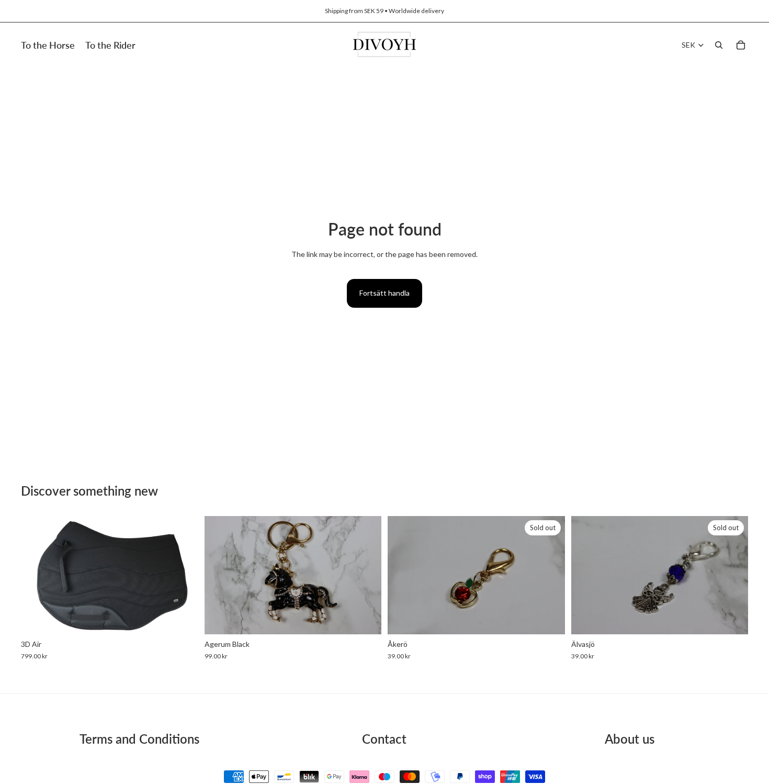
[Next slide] (365, 575)
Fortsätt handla (384, 292)
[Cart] (740, 45)
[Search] (718, 45)
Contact (384, 738)
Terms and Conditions (139, 738)
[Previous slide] (220, 575)
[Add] (182, 618)
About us (629, 738)
